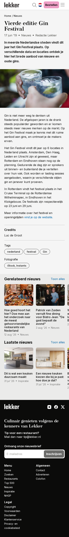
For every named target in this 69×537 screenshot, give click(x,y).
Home (7, 15)
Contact (40, 470)
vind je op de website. (38, 217)
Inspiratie (9, 491)
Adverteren (42, 474)
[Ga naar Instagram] (49, 407)
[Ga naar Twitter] (63, 407)
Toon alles (58, 279)
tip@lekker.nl (32, 437)
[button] (34, 5)
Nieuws (18, 15)
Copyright (10, 506)
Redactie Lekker (46, 35)
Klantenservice (13, 519)
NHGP (7, 495)
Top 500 (9, 482)
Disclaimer (10, 515)
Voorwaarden (12, 510)
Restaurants (11, 478)
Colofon (40, 478)
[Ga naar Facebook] (56, 407)
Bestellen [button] (51, 4)
